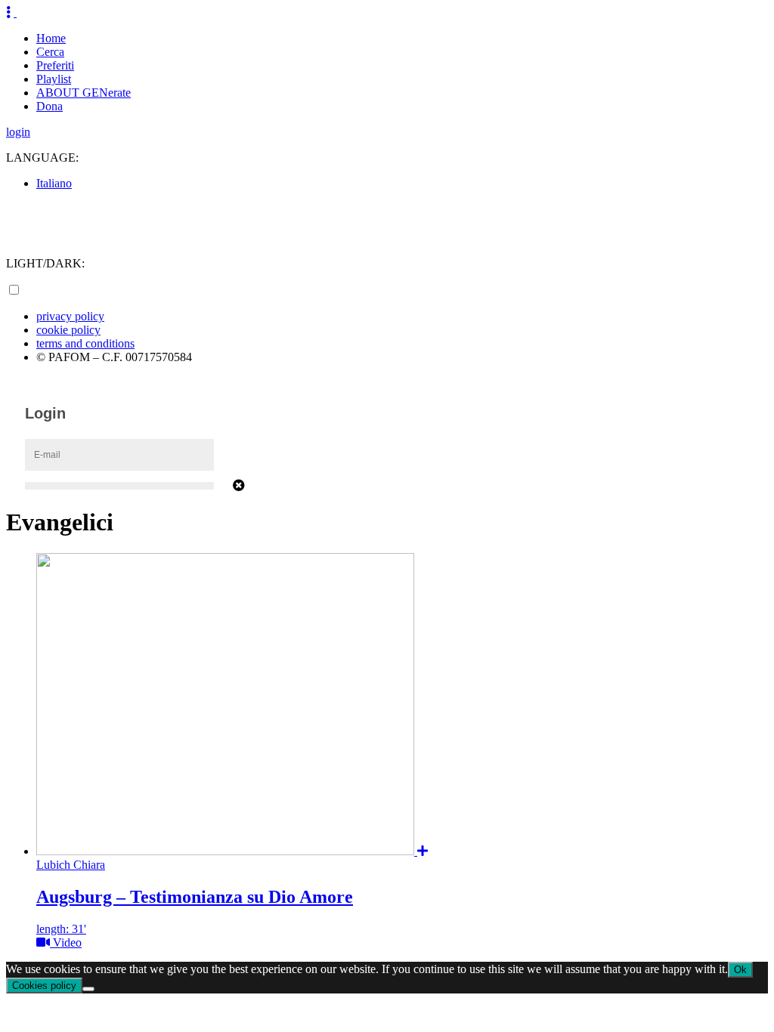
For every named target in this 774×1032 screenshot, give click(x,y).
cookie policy (68, 329)
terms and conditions (85, 343)
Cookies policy (44, 985)
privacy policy (70, 316)
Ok (740, 969)
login (18, 131)
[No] (88, 989)
